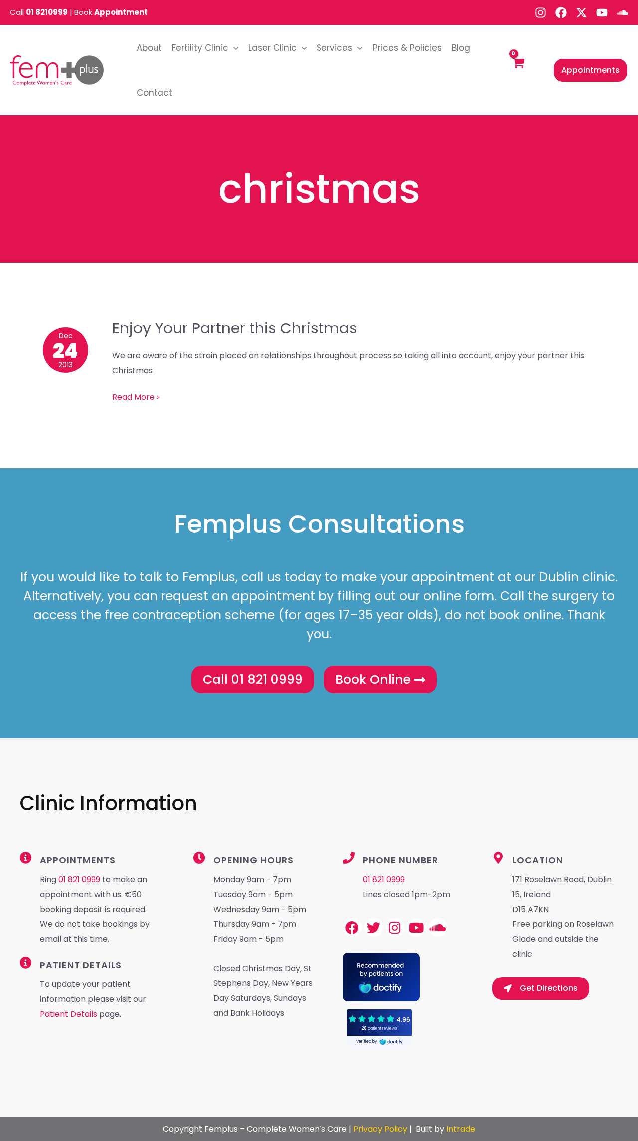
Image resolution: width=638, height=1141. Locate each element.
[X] (581, 12)
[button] (233, 47)
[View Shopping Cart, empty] (518, 70)
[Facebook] (561, 12)
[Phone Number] (349, 858)
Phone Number (400, 860)
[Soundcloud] (622, 12)
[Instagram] (540, 12)
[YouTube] (602, 12)
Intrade (460, 1129)
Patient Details (69, 1014)
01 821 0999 (79, 879)
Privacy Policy (380, 1129)
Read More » (136, 396)
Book (111, 12)
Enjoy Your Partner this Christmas (234, 328)
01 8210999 (47, 12)
